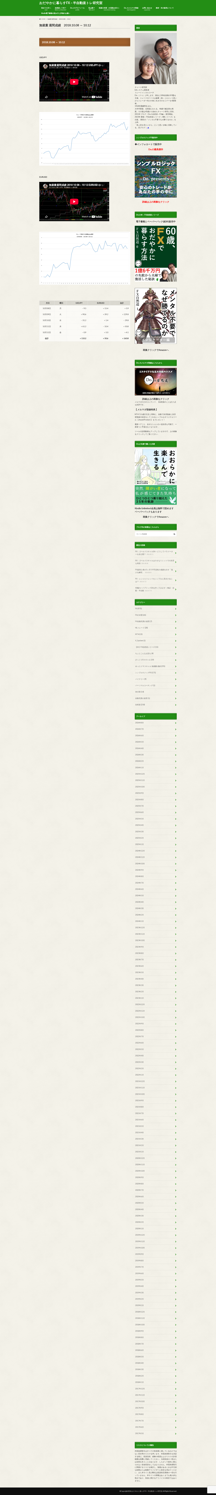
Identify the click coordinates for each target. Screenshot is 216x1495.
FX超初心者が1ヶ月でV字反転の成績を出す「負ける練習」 (154, 571)
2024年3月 (139, 908)
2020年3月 (139, 1216)
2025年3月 (139, 831)
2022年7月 (139, 1036)
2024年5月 (139, 895)
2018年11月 (140, 1318)
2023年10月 (140, 940)
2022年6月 (139, 1043)
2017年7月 (139, 1421)
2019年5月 (139, 1280)
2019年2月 (139, 1299)
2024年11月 (140, 857)
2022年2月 (139, 1068)
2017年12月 (140, 1389)
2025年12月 (140, 774)
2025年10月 (140, 787)
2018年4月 (139, 1363)
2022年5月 (139, 1049)
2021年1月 (139, 1152)
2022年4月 (139, 1056)
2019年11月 (140, 1241)
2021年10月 (140, 1094)
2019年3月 (139, 1293)
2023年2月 (139, 991)
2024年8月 (139, 876)
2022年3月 (139, 1062)
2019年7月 (139, 1267)
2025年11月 (140, 780)
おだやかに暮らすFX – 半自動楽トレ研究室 (70, 3)
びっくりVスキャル (144, 660)
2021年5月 (139, 1126)
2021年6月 (139, 1120)
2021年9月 (139, 1100)
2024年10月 (140, 864)
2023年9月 (139, 947)
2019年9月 (139, 1254)
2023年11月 (140, 934)
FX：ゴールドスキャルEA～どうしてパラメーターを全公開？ (154, 552)
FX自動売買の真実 (143, 621)
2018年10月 (140, 1325)
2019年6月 (139, 1273)
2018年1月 (139, 1382)
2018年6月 (139, 1350)
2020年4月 (139, 1209)
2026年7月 (139, 729)
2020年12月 (140, 1158)
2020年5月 (139, 1203)
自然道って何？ (60, 9)
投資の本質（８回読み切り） (109, 9)
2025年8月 (139, 799)
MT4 (138, 634)
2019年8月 (139, 1260)
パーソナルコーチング (145, 685)
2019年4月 (139, 1286)
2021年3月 (139, 1139)
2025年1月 (139, 844)
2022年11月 (140, 1011)
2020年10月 (140, 1171)
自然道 (140, 705)
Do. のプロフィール (77, 9)
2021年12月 (140, 1081)
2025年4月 (139, 825)
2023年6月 (139, 966)
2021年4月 (139, 1132)
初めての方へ (46, 9)
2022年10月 (140, 1017)
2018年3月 (139, 1369)
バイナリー (140, 679)
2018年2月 (139, 1376)
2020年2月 (139, 1222)
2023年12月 (140, 927)
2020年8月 (139, 1184)
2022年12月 (140, 1004)
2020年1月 (139, 1228)
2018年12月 (140, 1312)
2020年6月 (139, 1196)
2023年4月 (139, 979)
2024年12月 (140, 851)
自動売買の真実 (142, 698)
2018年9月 (139, 1331)
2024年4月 (139, 902)
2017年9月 (139, 1408)
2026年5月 (139, 742)
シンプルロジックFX (145, 672)
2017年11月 (140, 1395)
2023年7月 (139, 959)
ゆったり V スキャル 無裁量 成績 (150, 666)
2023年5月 (139, 972)
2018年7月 (139, 1344)
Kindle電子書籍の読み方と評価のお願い (55, 13)
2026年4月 (139, 748)
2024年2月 (139, 915)
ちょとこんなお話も (144, 653)
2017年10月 (140, 1401)
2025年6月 (139, 812)
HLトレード (141, 628)
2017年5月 (139, 1433)
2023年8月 (139, 953)
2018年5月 (139, 1357)
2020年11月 (140, 1164)
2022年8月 (139, 1030)
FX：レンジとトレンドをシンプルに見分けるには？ (153, 580)
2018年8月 (139, 1337)
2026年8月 (139, 723)
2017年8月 (139, 1414)
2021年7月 (139, 1113)
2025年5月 (139, 819)
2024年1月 (139, 921)
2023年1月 (139, 998)
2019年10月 (140, 1248)
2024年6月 (139, 889)
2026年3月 (139, 755)
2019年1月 (139, 1305)
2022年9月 (139, 1024)
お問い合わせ (147, 9)
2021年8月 (139, 1107)
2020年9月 (139, 1177)
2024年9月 (139, 870)
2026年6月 (139, 735)
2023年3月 (139, 985)
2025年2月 (139, 838)
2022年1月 (139, 1075)
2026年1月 (139, 767)
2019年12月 (140, 1235)
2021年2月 (139, 1145)
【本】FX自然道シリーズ (146, 647)
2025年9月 (139, 793)
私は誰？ (91, 9)
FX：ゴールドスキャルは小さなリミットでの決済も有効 (154, 561)
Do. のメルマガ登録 (131, 9)
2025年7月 (139, 806)
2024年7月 (139, 883)
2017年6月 (139, 1427)
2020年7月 (139, 1190)
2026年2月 (139, 761)
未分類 (139, 692)
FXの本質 (140, 615)
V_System (140, 640)
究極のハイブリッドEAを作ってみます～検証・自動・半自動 (154, 589)
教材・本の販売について (165, 8)
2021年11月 (140, 1088)
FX (138, 608)
